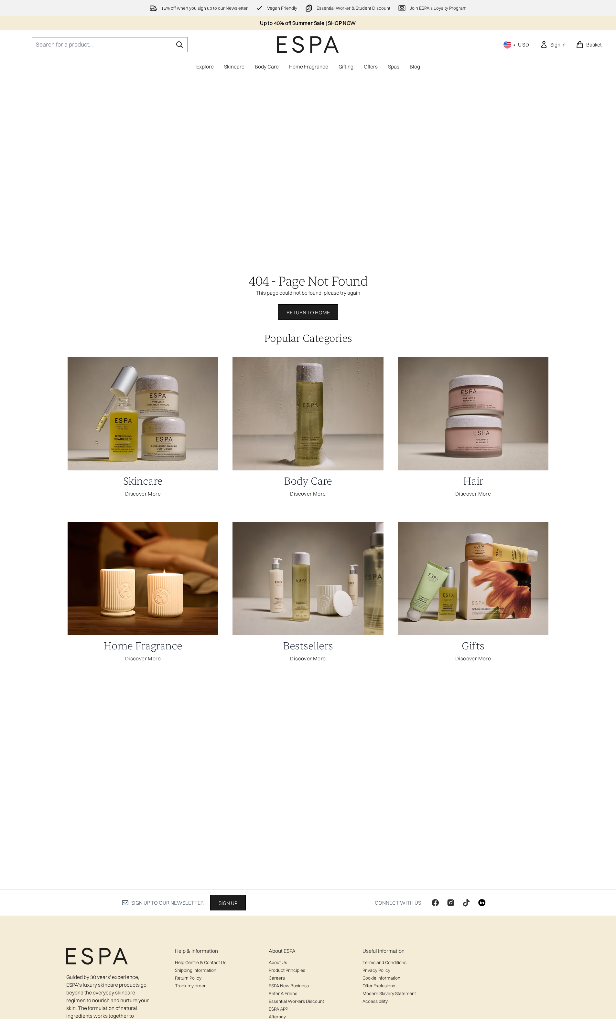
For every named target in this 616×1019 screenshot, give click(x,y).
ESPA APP (278, 1009)
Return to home (308, 312)
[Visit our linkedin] (482, 902)
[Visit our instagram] (451, 902)
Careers (277, 978)
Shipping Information (195, 970)
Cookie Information (381, 978)
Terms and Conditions (384, 962)
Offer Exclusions (378, 986)
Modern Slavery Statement (389, 993)
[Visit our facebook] (435, 902)
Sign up (228, 903)
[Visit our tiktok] (466, 902)
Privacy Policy (376, 970)
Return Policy (188, 978)
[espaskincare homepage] (308, 44)
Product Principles (287, 970)
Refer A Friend (283, 993)
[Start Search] (179, 44)
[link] (552, 44)
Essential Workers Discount (296, 1001)
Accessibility (375, 1001)
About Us (278, 962)
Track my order (190, 986)
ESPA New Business (289, 986)
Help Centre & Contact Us (200, 962)
